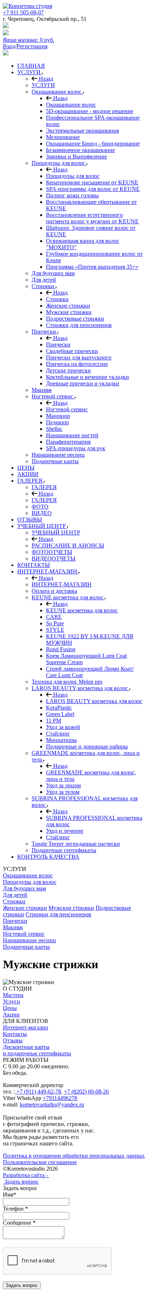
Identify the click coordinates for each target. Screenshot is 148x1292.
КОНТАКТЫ (33, 565)
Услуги (11, 1001)
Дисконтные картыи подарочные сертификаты (37, 1050)
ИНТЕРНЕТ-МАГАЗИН (48, 571)
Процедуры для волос (59, 163)
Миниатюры (61, 740)
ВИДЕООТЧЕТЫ (53, 558)
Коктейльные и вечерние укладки (87, 377)
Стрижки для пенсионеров (79, 325)
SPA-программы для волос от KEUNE (93, 189)
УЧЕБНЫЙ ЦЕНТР (42, 526)
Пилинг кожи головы (72, 195)
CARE (54, 617)
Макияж (42, 390)
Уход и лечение (64, 831)
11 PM (53, 720)
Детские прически (68, 370)
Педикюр (57, 422)
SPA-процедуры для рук (75, 448)
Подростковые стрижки (75, 319)
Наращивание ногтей (72, 435)
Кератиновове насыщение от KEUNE (92, 182)
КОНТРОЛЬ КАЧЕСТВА (48, 857)
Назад (45, 79)
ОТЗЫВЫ (29, 520)
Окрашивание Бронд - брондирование (93, 143)
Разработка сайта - (26, 1175)
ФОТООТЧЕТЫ (52, 552)
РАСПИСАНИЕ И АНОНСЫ (68, 545)
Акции (11, 1014)
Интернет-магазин (25, 1027)
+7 (67, 1091)
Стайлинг (58, 733)
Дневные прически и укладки (82, 383)
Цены (10, 1008)
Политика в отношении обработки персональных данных (74, 1156)
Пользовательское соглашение (40, 1162)
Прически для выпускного (78, 357)
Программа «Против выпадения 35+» (92, 267)
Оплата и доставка (54, 591)
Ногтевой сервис (53, 396)
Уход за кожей (63, 727)
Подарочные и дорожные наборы (87, 746)
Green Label (60, 714)
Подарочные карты (55, 461)
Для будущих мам (53, 273)
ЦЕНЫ (25, 468)
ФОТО (40, 507)
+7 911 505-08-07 (23, 12)
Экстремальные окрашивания (82, 131)
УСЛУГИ (29, 72)
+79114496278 (60, 1098)
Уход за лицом (63, 785)
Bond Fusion (60, 649)
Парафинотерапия (68, 442)
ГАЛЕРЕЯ (30, 481)
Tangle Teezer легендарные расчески (76, 844)
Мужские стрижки (69, 312)
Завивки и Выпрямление (76, 156)
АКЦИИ (27, 474)
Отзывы (13, 1040)
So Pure (55, 623)
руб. (28, 40)
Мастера (13, 995)
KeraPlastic (59, 708)
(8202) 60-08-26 (90, 1091)
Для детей (44, 280)
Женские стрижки (68, 306)
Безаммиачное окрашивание (80, 150)
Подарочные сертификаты (64, 850)
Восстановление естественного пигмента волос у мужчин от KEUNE (92, 218)
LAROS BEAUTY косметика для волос (80, 688)
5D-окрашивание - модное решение (89, 111)
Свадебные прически (72, 351)
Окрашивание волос (57, 92)
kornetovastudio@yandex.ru (52, 1104)
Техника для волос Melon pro (67, 682)
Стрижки (44, 286)
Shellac (54, 429)
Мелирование (63, 137)
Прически (44, 331)
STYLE (55, 630)
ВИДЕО (42, 513)
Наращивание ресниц (58, 455)
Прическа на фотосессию (77, 364)
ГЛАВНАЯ (31, 66)
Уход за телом (62, 792)
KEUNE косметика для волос (68, 597)
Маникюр (58, 416)
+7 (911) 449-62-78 (38, 1091)
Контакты (15, 1034)
